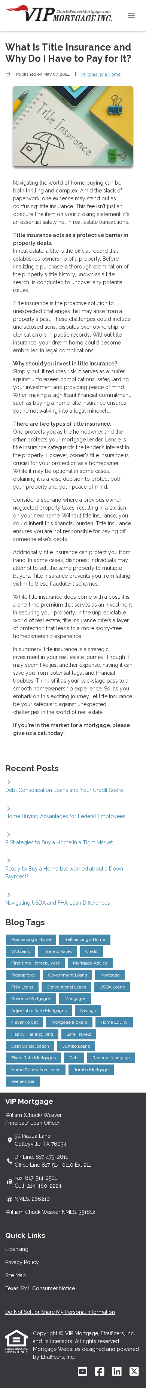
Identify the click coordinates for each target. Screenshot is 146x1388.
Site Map (15, 1275)
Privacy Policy (22, 1262)
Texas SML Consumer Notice (40, 1288)
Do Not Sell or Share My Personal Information (60, 1312)
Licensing (16, 1249)
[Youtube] (82, 1372)
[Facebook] (99, 1372)
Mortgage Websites (57, 1349)
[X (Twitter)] (134, 1372)
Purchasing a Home (101, 74)
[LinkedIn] (117, 1372)
